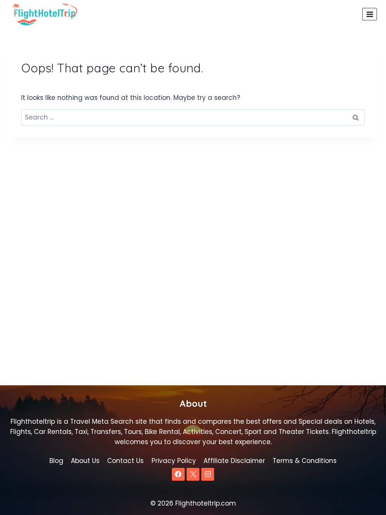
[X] (193, 474)
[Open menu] (369, 14)
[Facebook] (178, 474)
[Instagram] (207, 474)
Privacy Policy (174, 460)
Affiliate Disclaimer (234, 460)
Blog (56, 460)
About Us (85, 460)
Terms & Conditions (305, 460)
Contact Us (125, 460)
